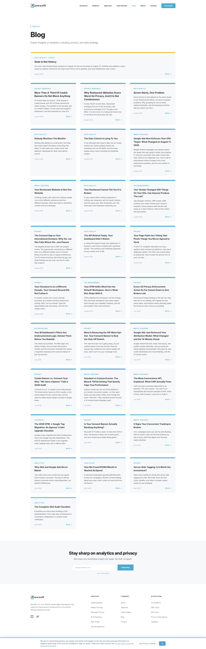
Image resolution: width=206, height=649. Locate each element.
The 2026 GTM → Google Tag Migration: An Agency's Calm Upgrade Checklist (49, 427)
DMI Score (155, 607)
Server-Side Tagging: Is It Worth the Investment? (152, 469)
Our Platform (156, 603)
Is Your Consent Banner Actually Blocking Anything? (100, 426)
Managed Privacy (97, 612)
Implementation (97, 603)
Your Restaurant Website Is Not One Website (53, 191)
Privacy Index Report (159, 617)
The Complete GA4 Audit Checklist (52, 507)
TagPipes (154, 622)
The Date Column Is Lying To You (101, 138)
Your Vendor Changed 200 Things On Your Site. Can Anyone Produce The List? (151, 193)
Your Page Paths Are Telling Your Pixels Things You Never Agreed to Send (152, 238)
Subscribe (125, 567)
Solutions (84, 6)
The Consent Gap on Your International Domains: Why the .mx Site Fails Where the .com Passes (53, 238)
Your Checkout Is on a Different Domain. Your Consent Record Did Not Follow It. (51, 290)
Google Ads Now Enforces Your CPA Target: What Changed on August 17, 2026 (152, 141)
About (142, 6)
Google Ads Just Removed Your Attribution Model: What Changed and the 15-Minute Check (151, 335)
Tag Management (97, 626)
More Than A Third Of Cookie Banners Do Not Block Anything (52, 94)
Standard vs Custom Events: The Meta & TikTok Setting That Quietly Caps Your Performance (102, 381)
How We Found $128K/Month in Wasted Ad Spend (100, 469)
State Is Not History (45, 61)
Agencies (108, 6)
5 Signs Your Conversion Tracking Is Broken (152, 426)
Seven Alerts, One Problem (149, 92)
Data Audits (95, 622)
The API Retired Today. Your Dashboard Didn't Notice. (98, 237)
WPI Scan (155, 612)
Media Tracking (97, 607)
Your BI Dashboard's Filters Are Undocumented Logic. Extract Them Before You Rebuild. (52, 335)
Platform (95, 6)
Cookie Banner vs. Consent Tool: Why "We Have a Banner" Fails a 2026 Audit (51, 381)
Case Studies (121, 6)
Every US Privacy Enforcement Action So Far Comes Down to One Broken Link (151, 290)
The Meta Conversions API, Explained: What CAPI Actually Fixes (152, 380)
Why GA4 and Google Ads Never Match (51, 469)
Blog (134, 6)
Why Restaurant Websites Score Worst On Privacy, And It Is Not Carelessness (102, 96)
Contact (153, 6)
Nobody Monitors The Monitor (50, 138)
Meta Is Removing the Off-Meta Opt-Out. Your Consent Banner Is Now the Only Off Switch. (103, 335)
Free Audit (168, 6)
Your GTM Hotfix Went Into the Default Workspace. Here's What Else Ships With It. (101, 290)
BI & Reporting (96, 617)
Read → (168, 74)
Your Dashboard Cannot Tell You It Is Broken (102, 191)
